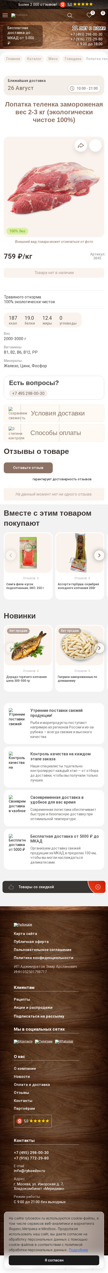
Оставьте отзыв (28, 467)
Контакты (23, 1101)
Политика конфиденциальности (43, 958)
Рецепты (22, 1000)
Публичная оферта (31, 942)
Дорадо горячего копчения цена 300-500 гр (26, 678)
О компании (25, 1069)
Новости (22, 1077)
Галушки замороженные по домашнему (77, 678)
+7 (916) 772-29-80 (86, 39)
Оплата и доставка (32, 1085)
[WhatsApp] (64, 1042)
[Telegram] (43, 1042)
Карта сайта (25, 934)
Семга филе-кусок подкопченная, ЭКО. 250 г (25, 586)
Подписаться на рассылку (39, 1016)
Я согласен (54, 1260)
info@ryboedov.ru (29, 1171)
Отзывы (21, 1093)
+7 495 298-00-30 (28, 393)
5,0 (26, 1121)
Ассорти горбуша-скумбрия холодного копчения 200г (78, 586)
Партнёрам (24, 1109)
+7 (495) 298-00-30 (86, 34)
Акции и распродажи (33, 1008)
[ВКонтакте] (23, 1042)
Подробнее (78, 1250)
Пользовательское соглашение (42, 950)
